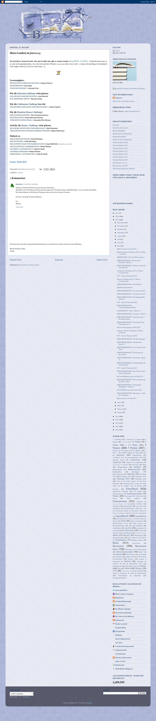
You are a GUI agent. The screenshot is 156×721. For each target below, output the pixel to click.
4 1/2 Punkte (132, 445)
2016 (117, 216)
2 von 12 (124, 442)
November (121, 226)
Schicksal (118, 557)
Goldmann (116, 508)
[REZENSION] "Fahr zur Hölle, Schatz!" (131, 257)
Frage (115, 498)
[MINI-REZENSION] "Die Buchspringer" (131, 339)
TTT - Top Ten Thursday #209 (127, 302)
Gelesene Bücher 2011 (120, 157)
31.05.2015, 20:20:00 (30, 184)
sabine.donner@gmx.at (132, 111)
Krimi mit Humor (136, 521)
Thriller (143, 566)
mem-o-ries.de (120, 661)
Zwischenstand (118, 578)
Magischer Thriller (118, 533)
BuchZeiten (119, 598)
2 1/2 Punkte (137, 439)
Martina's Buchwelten (123, 657)
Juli (118, 239)
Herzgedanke (120, 631)
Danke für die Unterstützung (122, 139)
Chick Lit (119, 481)
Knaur (115, 521)
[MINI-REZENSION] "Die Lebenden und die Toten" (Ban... (131, 380)
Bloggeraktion (122, 467)
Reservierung (136, 543)
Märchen (129, 533)
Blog (144, 465)
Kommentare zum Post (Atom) (28, 265)
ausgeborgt (138, 462)
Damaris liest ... (120, 605)
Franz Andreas (133, 498)
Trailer (127, 568)
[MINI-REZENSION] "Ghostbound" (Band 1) (129, 343)
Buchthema (136, 472)
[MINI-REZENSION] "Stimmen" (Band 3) (131, 314)
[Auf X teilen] (49, 169)
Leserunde (116, 530)
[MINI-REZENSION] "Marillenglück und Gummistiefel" (131, 364)
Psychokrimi (142, 538)
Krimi (123, 520)
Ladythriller (117, 528)
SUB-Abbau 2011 (135, 564)
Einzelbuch (132, 488)
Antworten (19, 207)
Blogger (89, 703)
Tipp (119, 568)
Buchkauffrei (117, 472)
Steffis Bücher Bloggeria (123, 669)
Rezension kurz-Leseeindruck (136, 549)
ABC (144, 453)
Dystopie (116, 489)
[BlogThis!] (47, 169)
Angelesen (117, 462)
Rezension (118, 546)
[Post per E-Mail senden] (40, 169)
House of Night (124, 513)
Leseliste (20, 172)
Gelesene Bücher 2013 (120, 151)
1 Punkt (127, 439)
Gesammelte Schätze (134, 504)
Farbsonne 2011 (129, 496)
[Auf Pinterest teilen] (54, 169)
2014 (117, 416)
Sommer (131, 559)
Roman (119, 554)
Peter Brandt (132, 538)
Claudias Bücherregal (123, 601)
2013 (117, 420)
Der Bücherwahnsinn (123, 609)
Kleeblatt (19, 184)
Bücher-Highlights (119, 131)
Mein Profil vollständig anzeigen (124, 101)
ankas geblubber (121, 590)
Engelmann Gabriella (120, 491)
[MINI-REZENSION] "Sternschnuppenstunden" (126, 306)
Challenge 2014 (140, 476)
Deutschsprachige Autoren (131, 483)
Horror (115, 513)
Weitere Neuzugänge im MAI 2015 (129, 327)
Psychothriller (120, 540)
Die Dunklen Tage (127, 486)
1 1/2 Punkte (117, 439)
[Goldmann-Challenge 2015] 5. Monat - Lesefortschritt (130, 272)
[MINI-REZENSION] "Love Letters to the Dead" (131, 348)
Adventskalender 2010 (134, 457)
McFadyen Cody (140, 533)
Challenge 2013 (125, 476)
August (120, 236)
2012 (117, 423)
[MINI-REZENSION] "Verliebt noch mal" (131, 294)
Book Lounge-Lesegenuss (124, 594)
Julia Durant (119, 519)
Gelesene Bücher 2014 (120, 148)
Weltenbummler (122, 575)
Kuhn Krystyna (138, 523)
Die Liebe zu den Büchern (124, 616)
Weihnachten (141, 573)
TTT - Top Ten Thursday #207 (127, 368)
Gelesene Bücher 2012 (120, 154)
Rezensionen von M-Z (120, 166)
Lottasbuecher (120, 654)
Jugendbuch (122, 516)
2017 (117, 213)
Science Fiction (131, 557)
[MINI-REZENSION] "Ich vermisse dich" (131, 291)
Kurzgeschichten (118, 525)
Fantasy (116, 496)
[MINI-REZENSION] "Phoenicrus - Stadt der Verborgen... (131, 394)
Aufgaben (129, 462)
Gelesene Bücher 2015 (120, 145)
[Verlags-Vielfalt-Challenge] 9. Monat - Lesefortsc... (130, 332)
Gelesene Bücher (118, 504)
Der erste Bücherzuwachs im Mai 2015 (130, 376)
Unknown (118, 98)
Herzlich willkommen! (120, 128)
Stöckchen (116, 564)
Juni (119, 242)
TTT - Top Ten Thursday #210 (127, 276)
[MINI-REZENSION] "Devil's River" (129, 284)
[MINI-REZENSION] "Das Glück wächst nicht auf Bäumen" (131, 372)
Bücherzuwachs (134, 469)
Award (125, 465)
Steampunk (140, 561)
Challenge (131, 474)
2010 (117, 430)
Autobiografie (116, 465)
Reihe (116, 542)
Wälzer (132, 573)
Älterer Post (101, 259)
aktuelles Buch (118, 460)
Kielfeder (118, 635)
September (121, 232)
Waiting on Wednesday (120, 573)
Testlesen (134, 566)
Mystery (126, 535)
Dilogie (139, 486)
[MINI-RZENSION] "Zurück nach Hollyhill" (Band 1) (128, 261)
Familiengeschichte (134, 493)
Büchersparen (117, 469)
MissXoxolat (119, 665)
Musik (115, 535)
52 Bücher (137, 450)
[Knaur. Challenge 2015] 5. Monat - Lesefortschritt (129, 280)
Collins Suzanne (131, 481)
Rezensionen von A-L (120, 163)
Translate (26, 697)
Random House (137, 540)
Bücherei (137, 467)
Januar (119, 412)
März (119, 405)
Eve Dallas (138, 491)
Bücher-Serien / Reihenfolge (122, 134)
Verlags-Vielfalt (137, 571)
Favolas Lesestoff (121, 624)
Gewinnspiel (127, 506)
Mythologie (139, 535)
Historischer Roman (122, 511)
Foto (141, 496)
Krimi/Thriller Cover (120, 523)
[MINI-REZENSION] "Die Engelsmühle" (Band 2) (131, 298)
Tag (127, 566)
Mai (118, 246)
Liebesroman (128, 530)
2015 (117, 220)
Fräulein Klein (120, 627)
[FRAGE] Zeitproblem (124, 287)
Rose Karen (130, 554)
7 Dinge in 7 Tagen (133, 453)
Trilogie (138, 568)
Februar (120, 409)
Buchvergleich (118, 474)
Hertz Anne (142, 508)
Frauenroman (120, 501)
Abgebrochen (136, 455)
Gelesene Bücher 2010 (120, 160)
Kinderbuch (130, 519)
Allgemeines (135, 459)
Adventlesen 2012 (118, 457)
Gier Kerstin (139, 506)
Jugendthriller (140, 516)
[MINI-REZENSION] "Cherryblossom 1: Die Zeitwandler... (131, 318)
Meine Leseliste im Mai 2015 (126, 398)
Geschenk (116, 506)
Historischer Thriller (138, 511)
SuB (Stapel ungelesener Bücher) (124, 168)
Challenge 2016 (140, 479)
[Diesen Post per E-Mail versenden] (44, 169)
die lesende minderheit (123, 612)
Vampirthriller (125, 571)
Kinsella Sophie (139, 519)
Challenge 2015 (123, 478)
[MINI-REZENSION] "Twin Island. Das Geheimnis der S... (130, 323)
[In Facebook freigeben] (51, 169)
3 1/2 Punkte (135, 441)
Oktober (120, 229)
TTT (114, 570)
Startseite (59, 259)
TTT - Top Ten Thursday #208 (127, 336)
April (119, 402)
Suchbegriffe (117, 566)
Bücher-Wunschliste (119, 136)
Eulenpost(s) (119, 620)
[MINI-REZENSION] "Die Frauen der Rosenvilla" (130, 353)
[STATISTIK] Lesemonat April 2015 (129, 390)
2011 (117, 426)
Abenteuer (120, 455)
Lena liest (118, 642)
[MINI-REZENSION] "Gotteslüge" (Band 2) (131, 359)
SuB (124, 564)
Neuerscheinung (118, 538)
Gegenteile (140, 501)
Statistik (127, 561)
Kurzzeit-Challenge (135, 525)
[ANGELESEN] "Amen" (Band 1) (128, 311)
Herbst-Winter (129, 508)
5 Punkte (133, 448)
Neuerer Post (15, 259)
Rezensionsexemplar (125, 551)
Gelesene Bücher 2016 (120, 142)
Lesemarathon (140, 528)
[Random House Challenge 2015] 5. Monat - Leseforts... (131, 253)
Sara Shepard (142, 554)
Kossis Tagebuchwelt (122, 639)
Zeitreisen (137, 575)
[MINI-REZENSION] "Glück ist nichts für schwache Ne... (131, 266)
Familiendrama (118, 494)
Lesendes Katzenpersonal (124, 646)
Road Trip (142, 552)
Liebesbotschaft (121, 650)
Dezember (121, 222)
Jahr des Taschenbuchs (139, 513)
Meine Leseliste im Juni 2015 (126, 249)
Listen (141, 530)
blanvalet (135, 465)
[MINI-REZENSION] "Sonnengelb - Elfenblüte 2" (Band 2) (129, 386)
